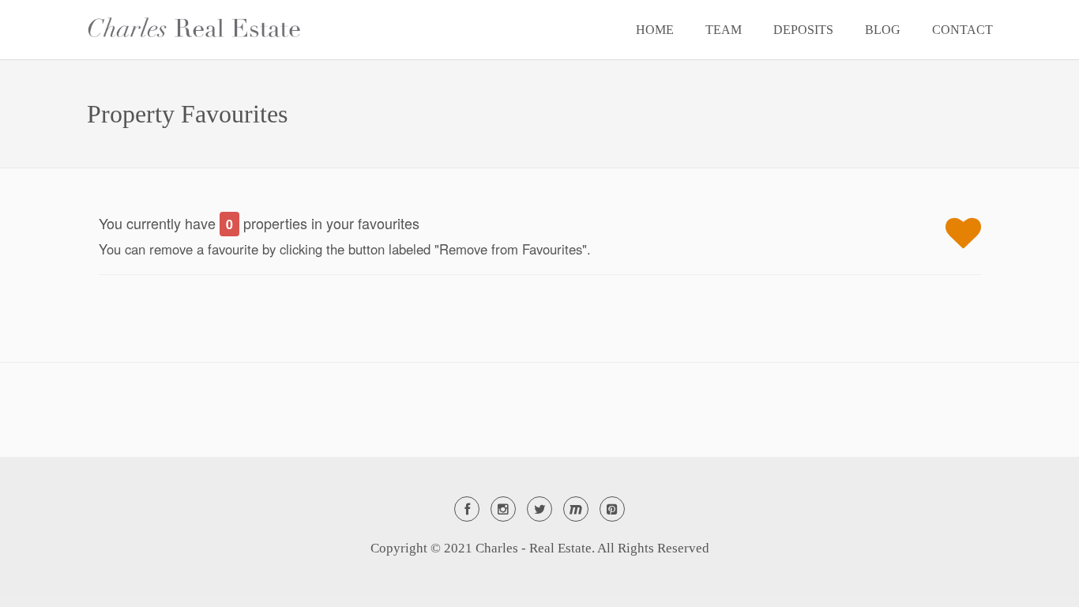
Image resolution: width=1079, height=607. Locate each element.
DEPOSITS (803, 29)
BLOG (882, 29)
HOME (655, 29)
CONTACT (962, 29)
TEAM (723, 29)
